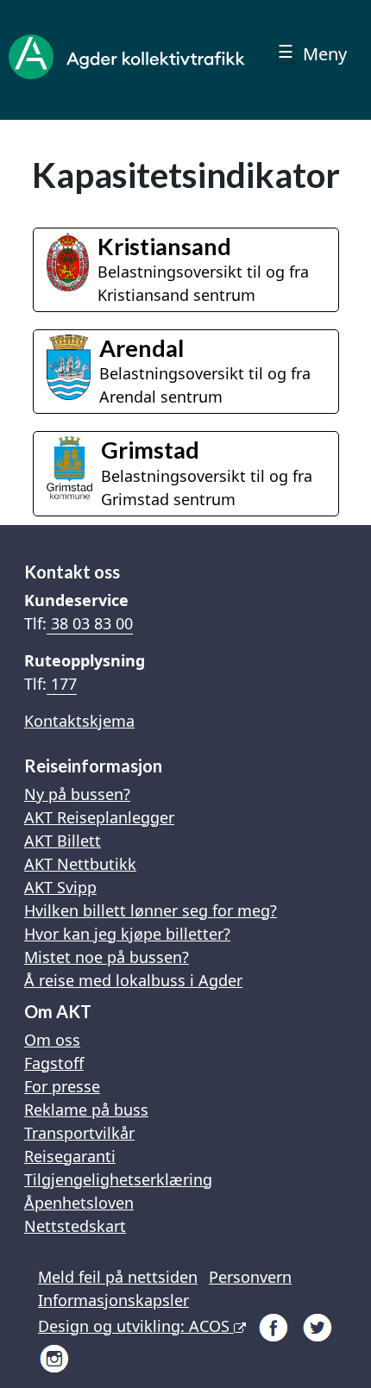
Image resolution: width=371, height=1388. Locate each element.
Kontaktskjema (79, 720)
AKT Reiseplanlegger (99, 817)
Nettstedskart (75, 1226)
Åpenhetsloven (79, 1202)
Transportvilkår (79, 1132)
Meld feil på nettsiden (118, 1276)
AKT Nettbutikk (80, 863)
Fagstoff (54, 1063)
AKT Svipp (60, 887)
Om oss (52, 1039)
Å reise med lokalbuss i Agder (133, 980)
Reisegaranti (70, 1156)
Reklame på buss (86, 1109)
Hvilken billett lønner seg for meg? (150, 910)
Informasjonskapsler (113, 1300)
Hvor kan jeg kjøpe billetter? (127, 933)
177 (62, 683)
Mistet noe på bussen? (106, 957)
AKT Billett (62, 840)
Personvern (250, 1276)
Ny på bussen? (77, 794)
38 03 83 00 (90, 623)
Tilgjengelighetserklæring (118, 1179)
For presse (62, 1086)
